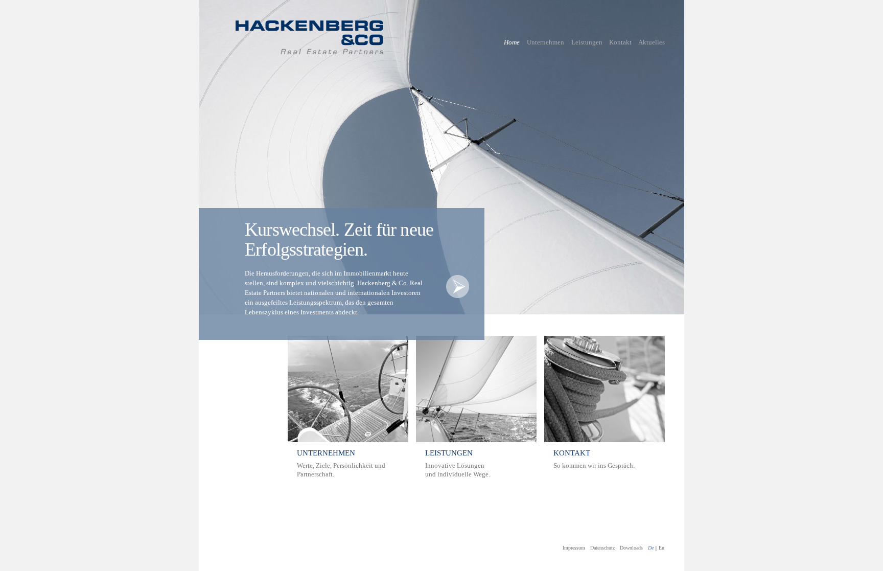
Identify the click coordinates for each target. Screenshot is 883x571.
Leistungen (586, 42)
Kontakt (620, 42)
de (651, 548)
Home (512, 42)
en (661, 548)
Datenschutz (602, 548)
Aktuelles (651, 42)
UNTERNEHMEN (326, 453)
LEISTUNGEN (449, 453)
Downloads (631, 548)
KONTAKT (571, 453)
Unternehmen (545, 42)
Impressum (574, 548)
